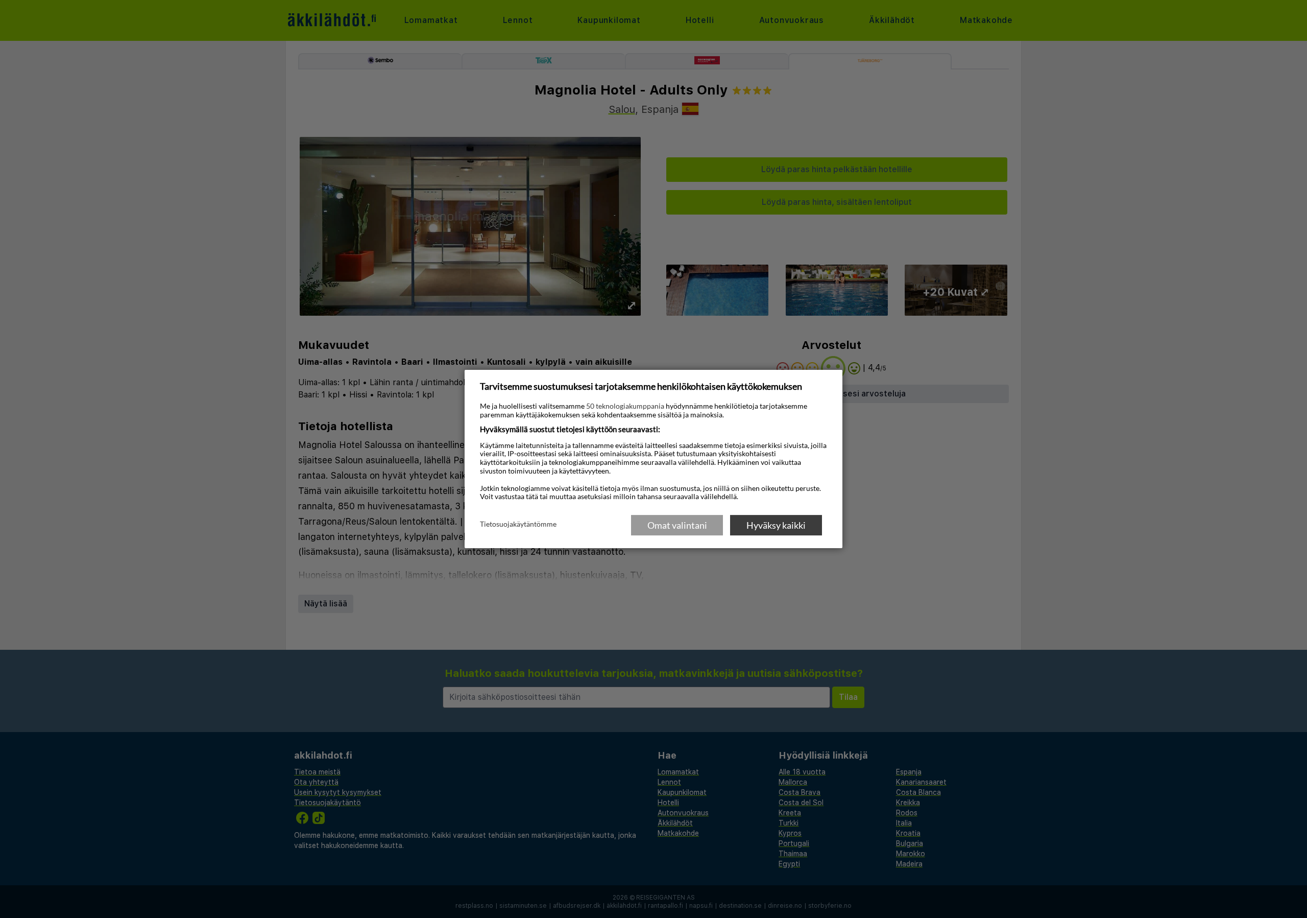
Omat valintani (677, 525)
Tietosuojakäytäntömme (518, 525)
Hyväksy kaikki (776, 525)
